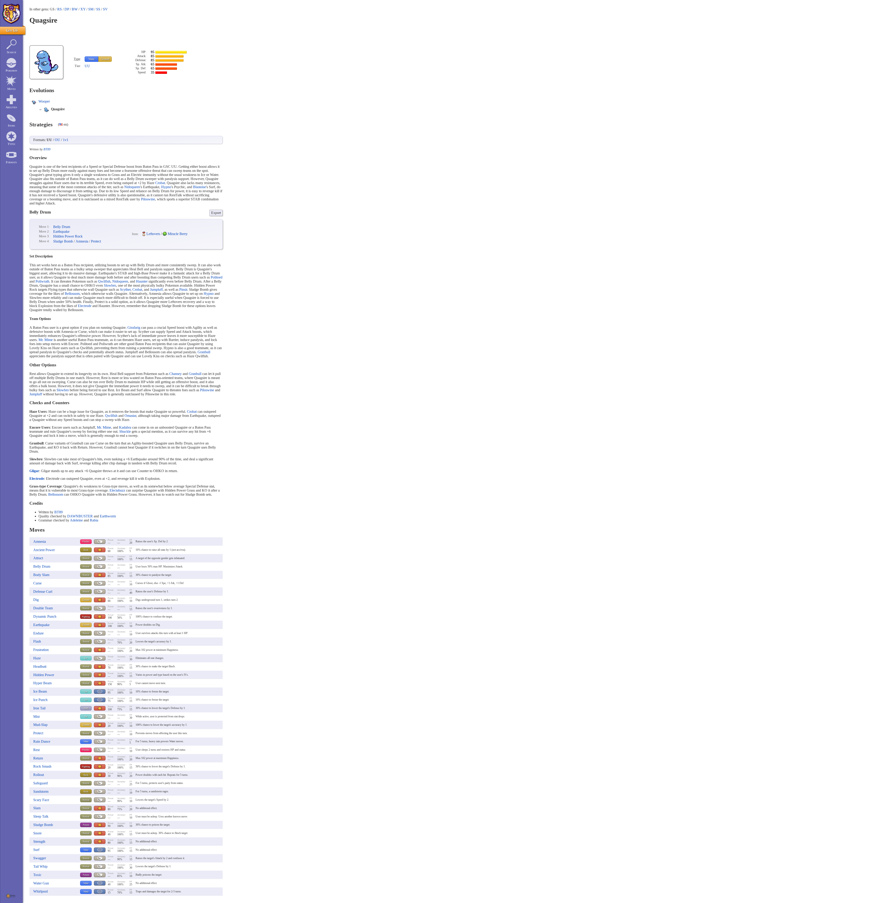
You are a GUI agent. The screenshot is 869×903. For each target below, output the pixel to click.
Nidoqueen (132, 187)
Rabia (94, 520)
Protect (96, 241)
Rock (86, 550)
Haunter (142, 281)
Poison (86, 825)
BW (75, 9)
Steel (86, 708)
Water (91, 59)
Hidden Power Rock (68, 236)
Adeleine (76, 520)
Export (216, 213)
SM (90, 9)
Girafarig (133, 327)
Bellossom (72, 293)
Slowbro (110, 285)
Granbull (204, 352)
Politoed (216, 277)
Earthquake (61, 231)
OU (57, 140)
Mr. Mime (45, 340)
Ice (86, 658)
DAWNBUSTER (80, 516)
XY (83, 9)
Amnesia (82, 241)
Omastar (130, 416)
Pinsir (183, 289)
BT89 (46, 149)
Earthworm (108, 516)
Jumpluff (156, 289)
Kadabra (125, 427)
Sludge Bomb (63, 241)
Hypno (166, 187)
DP (66, 9)
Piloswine (148, 199)
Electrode (84, 306)
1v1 (65, 140)
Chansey (175, 374)
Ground (105, 59)
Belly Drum (61, 227)
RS (59, 9)
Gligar (34, 471)
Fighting (86, 616)
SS (98, 9)
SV (105, 9)
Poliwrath (42, 281)
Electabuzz (117, 490)
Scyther (125, 289)
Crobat (160, 183)
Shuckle (125, 431)
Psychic (85, 541)
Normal (86, 558)
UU (87, 66)
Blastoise (199, 187)
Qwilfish (104, 281)
